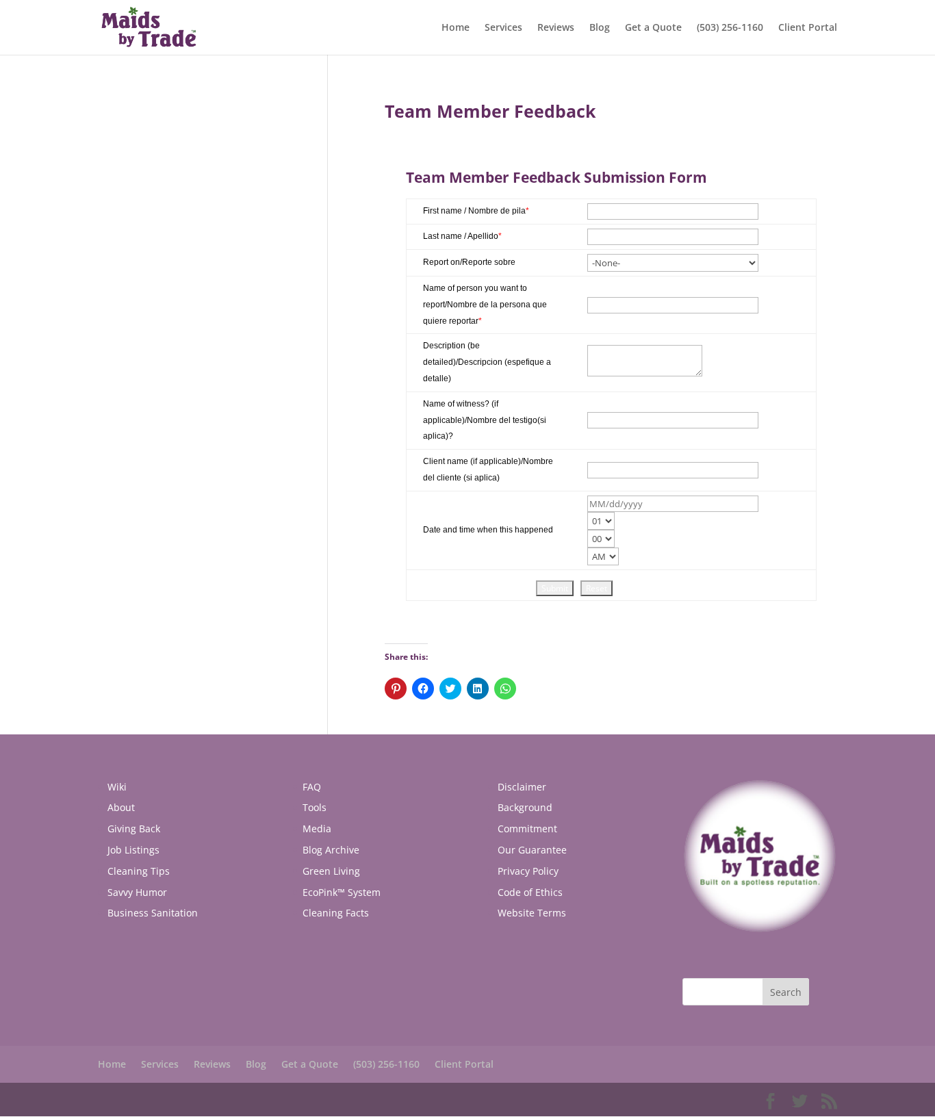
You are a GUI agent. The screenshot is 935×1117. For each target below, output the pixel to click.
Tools (314, 807)
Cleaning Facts (336, 912)
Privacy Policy (528, 870)
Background (525, 807)
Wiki (117, 786)
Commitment (527, 828)
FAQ (312, 786)
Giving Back (133, 828)
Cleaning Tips (138, 870)
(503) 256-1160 (730, 28)
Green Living (331, 870)
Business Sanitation (152, 912)
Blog (599, 28)
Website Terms (532, 912)
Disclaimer (522, 786)
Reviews (555, 28)
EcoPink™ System (342, 892)
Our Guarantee (532, 849)
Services (503, 28)
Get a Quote (653, 28)
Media (317, 828)
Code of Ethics (530, 892)
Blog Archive (331, 849)
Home (455, 28)
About (121, 807)
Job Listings (133, 849)
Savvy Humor (137, 892)
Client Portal (807, 28)
